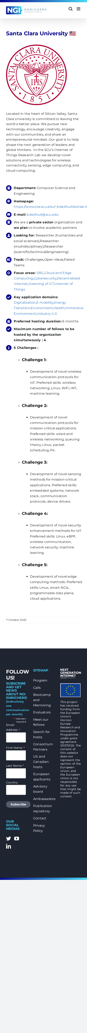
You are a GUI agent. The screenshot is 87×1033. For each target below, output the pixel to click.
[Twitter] (8, 838)
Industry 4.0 (47, 314)
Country (12, 782)
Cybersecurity (45, 278)
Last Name (15, 766)
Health (59, 308)
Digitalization (25, 302)
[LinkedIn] (8, 846)
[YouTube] (16, 838)
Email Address (13, 727)
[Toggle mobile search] (71, 9)
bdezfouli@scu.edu (43, 214)
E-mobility (44, 302)
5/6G (40, 273)
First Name (15, 748)
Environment (42, 308)
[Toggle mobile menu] (79, 9)
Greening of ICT (41, 284)
